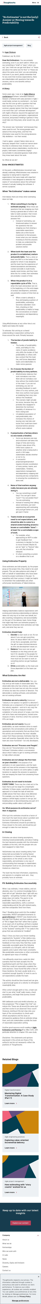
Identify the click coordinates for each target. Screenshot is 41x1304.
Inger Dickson (10, 52)
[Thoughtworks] (9, 3)
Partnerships (7, 1247)
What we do (6, 1244)
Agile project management (13, 45)
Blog (29, 45)
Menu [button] (34, 2)
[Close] (38, 1277)
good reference (8, 917)
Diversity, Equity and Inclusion (13, 1263)
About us (5, 1240)
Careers (5, 1267)
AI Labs (5, 1255)
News (4, 1259)
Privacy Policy (25, 1296)
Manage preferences (20, 1301)
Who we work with (9, 1251)
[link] (20, 1223)
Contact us (6, 1270)
